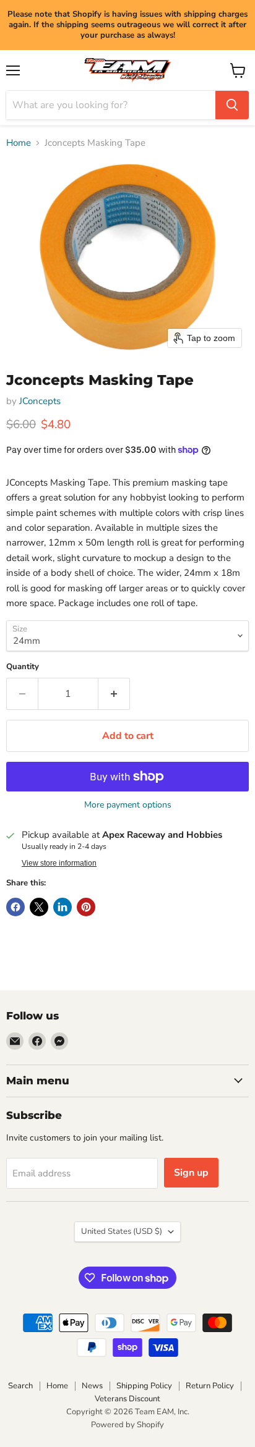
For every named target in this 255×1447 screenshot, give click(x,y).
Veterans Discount (127, 1398)
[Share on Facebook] (15, 907)
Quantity (22, 667)
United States (121, 1231)
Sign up (191, 1172)
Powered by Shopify (127, 1424)
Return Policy (210, 1385)
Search (20, 1385)
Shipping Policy (144, 1385)
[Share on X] (39, 907)
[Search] (232, 105)
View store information (59, 863)
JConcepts (40, 401)
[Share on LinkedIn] (62, 907)
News (92, 1385)
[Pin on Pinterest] (86, 907)
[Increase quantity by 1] (114, 694)
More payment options (127, 805)
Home (18, 143)
